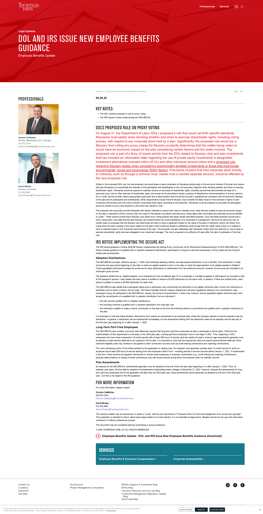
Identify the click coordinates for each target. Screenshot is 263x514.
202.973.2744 (24, 143)
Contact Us (24, 484)
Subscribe (23, 491)
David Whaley (24, 186)
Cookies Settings (186, 509)
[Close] (259, 509)
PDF (241, 91)
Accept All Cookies (217, 509)
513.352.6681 (24, 192)
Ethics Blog (127, 487)
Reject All (201, 509)
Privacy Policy (111, 510)
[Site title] (28, 7)
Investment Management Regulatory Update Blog (144, 495)
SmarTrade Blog (130, 499)
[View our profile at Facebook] (243, 485)
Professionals (207, 6)
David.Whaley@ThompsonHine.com (112, 409)
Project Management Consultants (87, 487)
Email (236, 91)
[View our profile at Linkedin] (228, 485)
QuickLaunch (76, 484)
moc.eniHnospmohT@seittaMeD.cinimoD (36, 146)
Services (224, 6)
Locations (23, 487)
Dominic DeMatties (27, 137)
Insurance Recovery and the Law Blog (141, 491)
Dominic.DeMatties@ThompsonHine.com (114, 398)
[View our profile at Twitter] (235, 485)
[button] (236, 6)
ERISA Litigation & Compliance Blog (140, 484)
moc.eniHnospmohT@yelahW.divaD (34, 195)
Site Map (22, 494)
